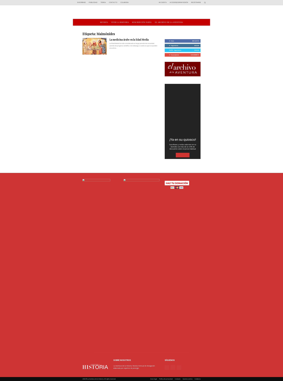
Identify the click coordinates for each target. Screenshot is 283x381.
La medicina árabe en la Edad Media (129, 39)
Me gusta (195, 41)
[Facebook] (167, 367)
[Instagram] (173, 367)
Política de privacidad (166, 379)
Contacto (178, 379)
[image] (182, 110)
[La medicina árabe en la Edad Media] (94, 46)
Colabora (198, 379)
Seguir (196, 45)
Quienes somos (187, 379)
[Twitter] (179, 367)
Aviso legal (153, 379)
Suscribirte (195, 55)
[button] (204, 2)
